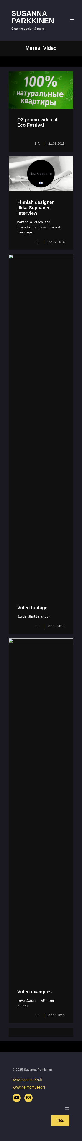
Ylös (60, 1121)
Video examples (34, 991)
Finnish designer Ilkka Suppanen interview (35, 208)
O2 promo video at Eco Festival (37, 122)
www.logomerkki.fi (27, 1079)
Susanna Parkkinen (32, 17)
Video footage (32, 607)
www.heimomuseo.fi (29, 1087)
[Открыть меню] (72, 20)
